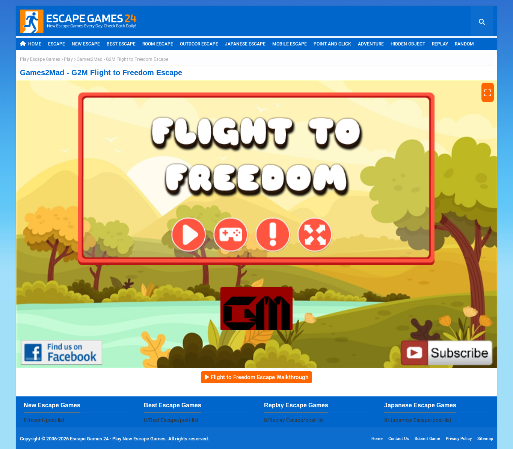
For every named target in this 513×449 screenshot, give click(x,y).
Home (34, 44)
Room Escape (157, 44)
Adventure (371, 44)
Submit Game (427, 438)
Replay (440, 44)
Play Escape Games (40, 59)
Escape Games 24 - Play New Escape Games (118, 438)
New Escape (86, 44)
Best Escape (121, 44)
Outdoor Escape (199, 44)
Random (464, 44)
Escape (56, 44)
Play (68, 59)
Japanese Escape (245, 44)
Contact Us (398, 438)
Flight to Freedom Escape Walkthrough (259, 377)
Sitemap (485, 438)
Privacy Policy (459, 438)
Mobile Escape (289, 44)
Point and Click (332, 44)
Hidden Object (408, 44)
